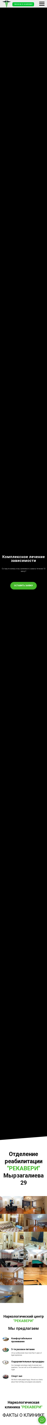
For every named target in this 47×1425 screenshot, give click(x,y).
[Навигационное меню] (41, 4)
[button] (23, 586)
